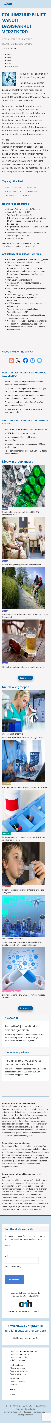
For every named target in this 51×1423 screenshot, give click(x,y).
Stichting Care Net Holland (28, 1406)
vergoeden (26, 195)
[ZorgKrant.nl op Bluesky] (33, 360)
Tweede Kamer (31, 187)
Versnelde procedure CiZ (17, 312)
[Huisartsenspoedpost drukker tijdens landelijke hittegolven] (23, 863)
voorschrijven (33, 191)
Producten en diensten (11, 991)
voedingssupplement (11, 195)
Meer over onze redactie (20, 1357)
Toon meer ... (25, 677)
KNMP (22, 191)
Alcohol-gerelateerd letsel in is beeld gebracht (23, 667)
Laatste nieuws (16, 1365)
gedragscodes (24, 1206)
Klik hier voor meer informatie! (25, 1338)
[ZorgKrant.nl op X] (18, 360)
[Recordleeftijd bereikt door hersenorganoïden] (23, 711)
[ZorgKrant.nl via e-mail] (39, 360)
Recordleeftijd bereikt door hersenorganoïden (22, 737)
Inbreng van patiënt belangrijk (19, 280)
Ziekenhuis (6, 783)
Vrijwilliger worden (17, 1360)
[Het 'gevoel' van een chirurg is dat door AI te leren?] (23, 761)
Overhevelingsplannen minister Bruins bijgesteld (27, 259)
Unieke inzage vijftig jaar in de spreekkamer (21, 564)
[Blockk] (8, 4)
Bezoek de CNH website (18, 1311)
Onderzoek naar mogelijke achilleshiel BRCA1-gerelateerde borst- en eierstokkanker (22, 943)
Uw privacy (28, 1415)
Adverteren (14, 1378)
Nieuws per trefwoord (19, 1371)
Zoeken (13, 1394)
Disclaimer (8, 1412)
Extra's (13, 1389)
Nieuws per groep (17, 1368)
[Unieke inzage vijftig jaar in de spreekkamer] (23, 538)
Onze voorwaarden (18, 1381)
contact (19, 1209)
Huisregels (28, 1412)
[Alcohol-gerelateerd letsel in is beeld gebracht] (23, 640)
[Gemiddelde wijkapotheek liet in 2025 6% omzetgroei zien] (23, 485)
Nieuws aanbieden (18, 1374)
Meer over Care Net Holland (21, 1351)
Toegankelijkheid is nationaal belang (22, 309)
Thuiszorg (6, 833)
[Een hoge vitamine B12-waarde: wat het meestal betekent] (23, 968)
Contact (13, 1384)
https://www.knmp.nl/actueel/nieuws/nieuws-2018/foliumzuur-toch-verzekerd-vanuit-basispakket (27, 221)
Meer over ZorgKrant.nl (19, 1354)
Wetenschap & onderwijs (12, 734)
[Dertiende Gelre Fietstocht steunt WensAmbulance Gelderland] (23, 588)
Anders (14, 48)
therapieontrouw (10, 191)
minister (6, 187)
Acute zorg (6, 886)
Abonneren (14, 1279)
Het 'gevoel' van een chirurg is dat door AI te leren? (25, 787)
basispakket (18, 187)
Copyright (18, 1412)
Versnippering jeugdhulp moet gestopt (23, 294)
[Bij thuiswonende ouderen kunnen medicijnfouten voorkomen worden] (23, 810)
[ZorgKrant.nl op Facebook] (25, 360)
